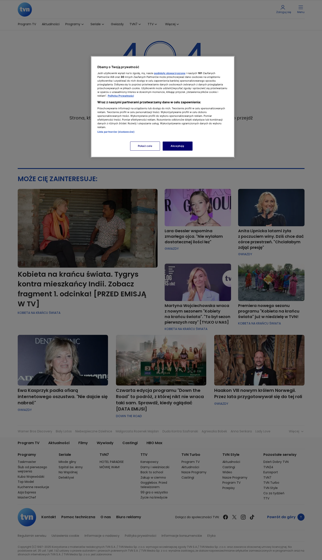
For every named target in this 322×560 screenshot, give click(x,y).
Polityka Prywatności (121, 95)
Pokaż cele (145, 146)
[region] (163, 106)
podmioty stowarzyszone (169, 73)
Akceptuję (177, 146)
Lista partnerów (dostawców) (116, 131)
